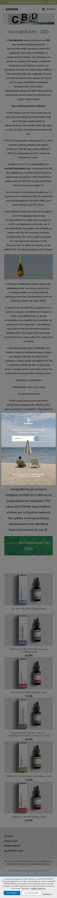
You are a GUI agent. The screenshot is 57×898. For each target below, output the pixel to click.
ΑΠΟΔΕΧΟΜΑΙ (11, 893)
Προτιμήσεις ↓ (47, 894)
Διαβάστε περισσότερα (38, 888)
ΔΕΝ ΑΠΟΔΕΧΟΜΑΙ (31, 893)
